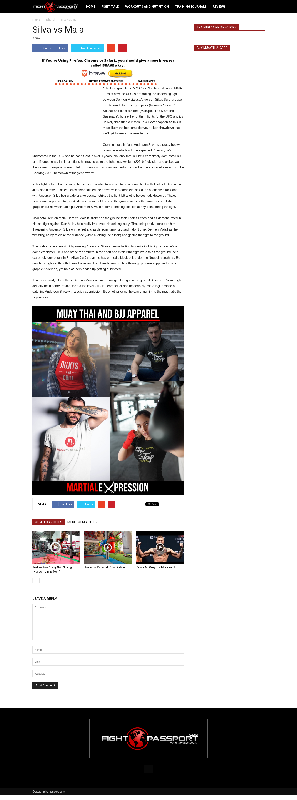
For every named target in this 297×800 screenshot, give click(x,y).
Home (90, 6)
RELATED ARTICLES (48, 522)
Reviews (219, 6)
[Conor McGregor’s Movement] (160, 547)
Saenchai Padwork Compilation (104, 567)
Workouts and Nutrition (147, 6)
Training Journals (191, 6)
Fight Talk (110, 6)
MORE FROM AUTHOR (82, 522)
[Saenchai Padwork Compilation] (108, 547)
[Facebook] (148, 769)
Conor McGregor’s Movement (155, 567)
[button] (259, 6)
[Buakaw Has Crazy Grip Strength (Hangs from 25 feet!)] (56, 547)
